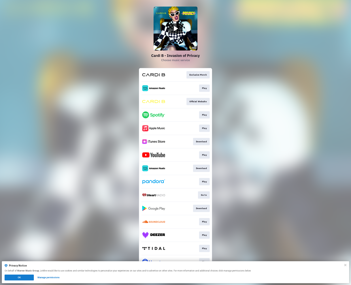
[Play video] (175, 28)
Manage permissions (48, 277)
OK (19, 277)
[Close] (345, 265)
